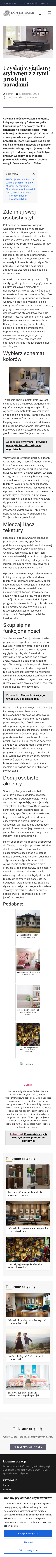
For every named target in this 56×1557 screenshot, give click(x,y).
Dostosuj (28, 1542)
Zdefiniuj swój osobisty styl (20, 179)
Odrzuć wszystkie (28, 1550)
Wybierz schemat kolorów (19, 182)
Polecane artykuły (18, 195)
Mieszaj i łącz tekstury (17, 186)
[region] (28, 1525)
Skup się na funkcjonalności (20, 189)
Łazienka (7, 1489)
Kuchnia (7, 1485)
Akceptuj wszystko (28, 1533)
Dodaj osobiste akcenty (18, 192)
